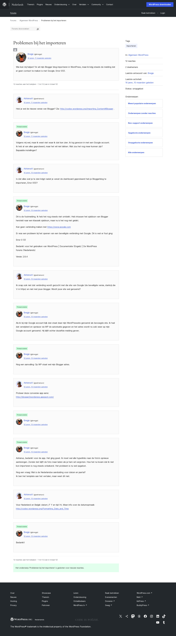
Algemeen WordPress (29, 20)
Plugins (45, 601)
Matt (140, 597)
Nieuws (13, 597)
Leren (75, 593)
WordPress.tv (80, 605)
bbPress (141, 601)
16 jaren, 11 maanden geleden (39, 58)
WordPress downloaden (160, 4)
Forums (13, 13)
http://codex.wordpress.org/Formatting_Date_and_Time (42, 508)
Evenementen (111, 597)
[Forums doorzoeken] (37, 29)
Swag (108, 605)
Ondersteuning (79, 597)
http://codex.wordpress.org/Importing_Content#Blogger (86, 108)
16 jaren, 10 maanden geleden (36, 173)
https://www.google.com (59, 227)
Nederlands (39, 620)
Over (12, 593)
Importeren (131, 46)
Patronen (46, 605)
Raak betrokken (112, 593)
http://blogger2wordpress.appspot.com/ (35, 397)
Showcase (46, 593)
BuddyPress (143, 605)
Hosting (13, 601)
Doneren (110, 601)
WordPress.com (144, 593)
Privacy (13, 605)
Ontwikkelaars (79, 601)
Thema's (45, 597)
